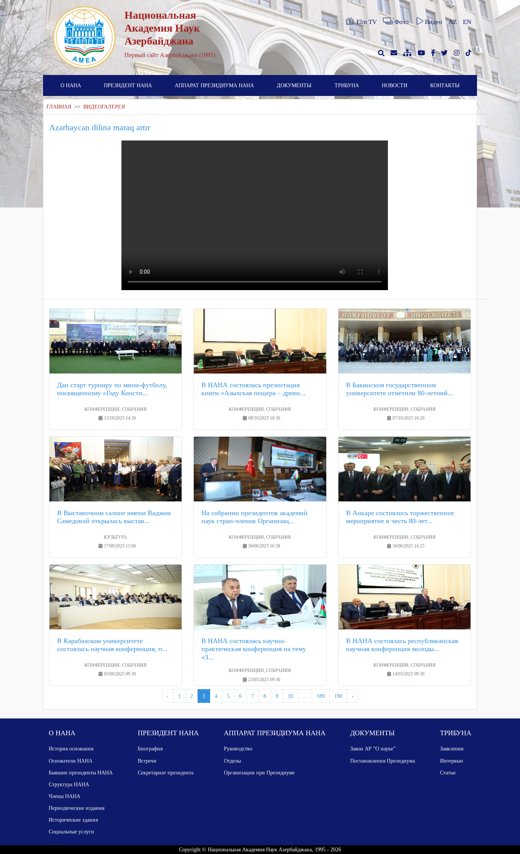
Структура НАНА (69, 784)
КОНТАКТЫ (444, 85)
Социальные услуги (71, 831)
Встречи (147, 761)
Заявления (451, 748)
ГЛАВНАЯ (58, 107)
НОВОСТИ (394, 85)
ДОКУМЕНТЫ (294, 85)
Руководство (238, 748)
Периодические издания (76, 808)
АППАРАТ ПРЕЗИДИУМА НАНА (214, 85)
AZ (452, 22)
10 (290, 696)
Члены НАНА (64, 796)
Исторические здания (73, 820)
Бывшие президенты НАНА (81, 772)
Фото (401, 22)
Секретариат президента (165, 772)
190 (338, 696)
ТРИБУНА (347, 85)
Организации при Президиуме (259, 772)
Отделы (232, 761)
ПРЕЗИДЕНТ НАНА (128, 85)
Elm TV (366, 22)
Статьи (448, 772)
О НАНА (71, 85)
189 (321, 696)
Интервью (451, 761)
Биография (150, 748)
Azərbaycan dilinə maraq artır (99, 127)
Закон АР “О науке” (373, 748)
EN (467, 22)
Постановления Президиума (382, 761)
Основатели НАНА (71, 761)
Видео (433, 22)
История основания (71, 748)
